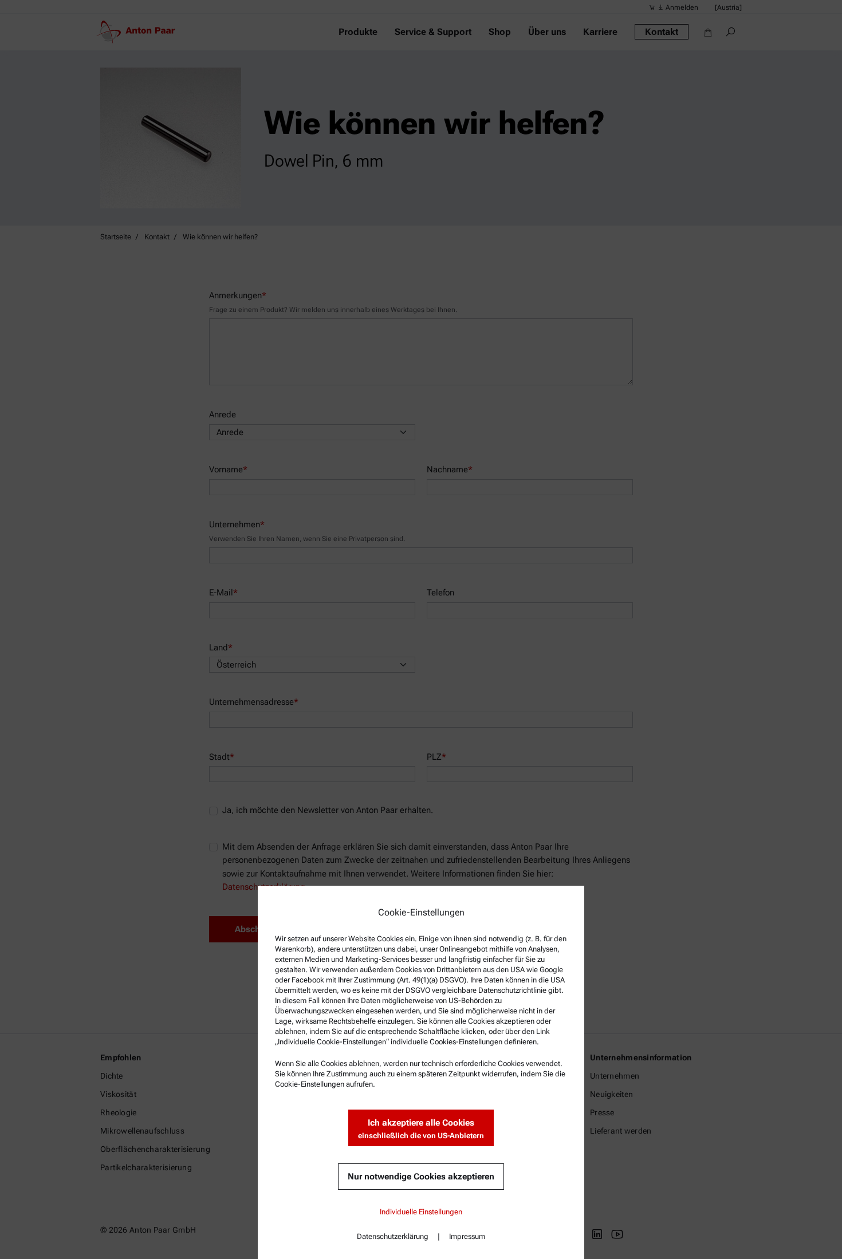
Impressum (467, 1236)
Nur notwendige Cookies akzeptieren (421, 1176)
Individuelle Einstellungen (421, 1211)
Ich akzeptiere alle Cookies (421, 1129)
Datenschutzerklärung (392, 1236)
